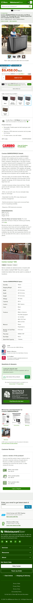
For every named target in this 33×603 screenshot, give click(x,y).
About (4, 265)
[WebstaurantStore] (16, 531)
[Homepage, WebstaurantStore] (16, 2)
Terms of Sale (16, 583)
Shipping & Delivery (23, 575)
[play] (16, 251)
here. (5, 222)
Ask (27, 377)
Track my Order (16, 571)
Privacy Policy (20, 383)
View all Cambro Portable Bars (23, 146)
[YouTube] (6, 541)
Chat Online (9, 575)
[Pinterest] (19, 541)
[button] (9, 57)
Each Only (4, 68)
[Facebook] (11, 541)
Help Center (16, 566)
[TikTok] (15, 541)
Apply (29, 84)
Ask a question (13, 21)
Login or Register (16, 488)
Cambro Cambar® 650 (9, 262)
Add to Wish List (16, 88)
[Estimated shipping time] (27, 121)
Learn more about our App (13, 525)
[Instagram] (2, 541)
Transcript (9, 265)
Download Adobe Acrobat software (10, 443)
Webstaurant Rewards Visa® (14, 85)
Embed (15, 265)
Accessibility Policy (16, 591)
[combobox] (16, 6)
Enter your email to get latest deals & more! (15, 503)
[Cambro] (9, 146)
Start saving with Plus (12, 516)
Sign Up (28, 507)
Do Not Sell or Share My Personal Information (16, 594)
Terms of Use (12, 383)
